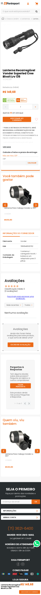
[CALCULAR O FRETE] (32, 163)
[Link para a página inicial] (3, 19)
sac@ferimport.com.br (20, 538)
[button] (2, 3)
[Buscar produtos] (37, 11)
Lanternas (26, 19)
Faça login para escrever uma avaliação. (20, 297)
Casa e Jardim (13, 19)
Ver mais (7, 147)
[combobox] (20, 11)
